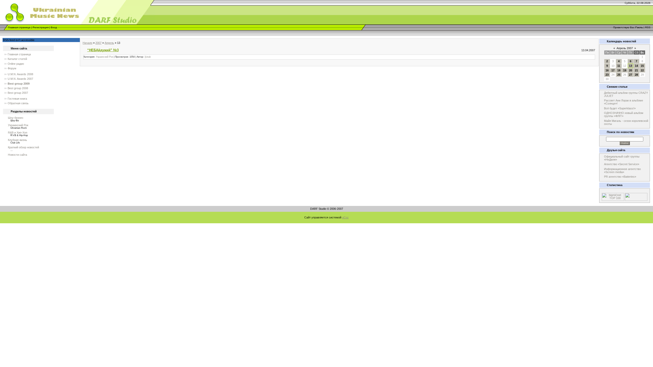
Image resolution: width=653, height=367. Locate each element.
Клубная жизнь (17, 139)
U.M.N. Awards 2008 (20, 74)
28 (636, 74)
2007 (98, 42)
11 (618, 65)
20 (630, 70)
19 (624, 70)
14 (636, 65)
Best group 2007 (18, 92)
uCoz (345, 217)
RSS (647, 27)
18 (618, 70)
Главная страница (19, 27)
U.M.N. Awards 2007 (20, 78)
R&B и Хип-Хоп (17, 132)
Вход (54, 27)
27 (630, 74)
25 (618, 74)
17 (612, 70)
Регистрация (40, 27)
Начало (87, 42)
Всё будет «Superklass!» (620, 108)
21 (636, 70)
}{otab (148, 57)
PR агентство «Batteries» (620, 176)
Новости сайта (17, 154)
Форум (12, 68)
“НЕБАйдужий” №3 (103, 50)
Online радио (16, 63)
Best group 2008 (18, 88)
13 (630, 65)
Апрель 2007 (625, 48)
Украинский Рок (18, 125)
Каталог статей (17, 58)
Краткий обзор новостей (23, 147)
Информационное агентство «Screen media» (622, 170)
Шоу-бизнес (15, 117)
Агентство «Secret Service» (621, 164)
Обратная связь (18, 103)
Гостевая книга (17, 98)
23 (607, 74)
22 (642, 70)
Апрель (109, 42)
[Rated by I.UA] (636, 199)
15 (642, 65)
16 (607, 70)
